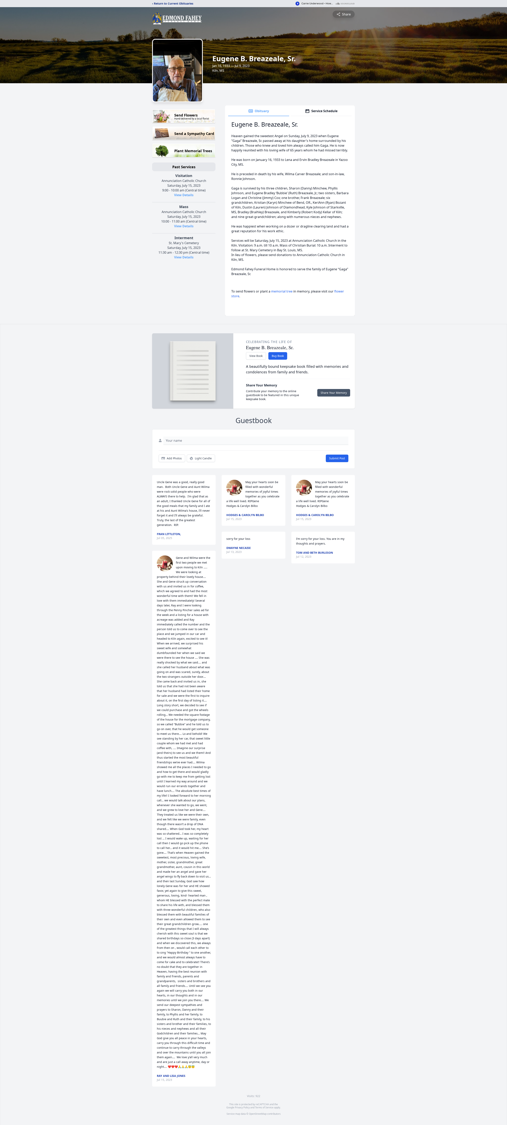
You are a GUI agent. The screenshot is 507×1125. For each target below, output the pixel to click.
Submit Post (337, 458)
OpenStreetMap (258, 1113)
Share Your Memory (334, 393)
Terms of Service (264, 1107)
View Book (256, 356)
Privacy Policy (242, 1107)
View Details (183, 195)
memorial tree (282, 291)
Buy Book (278, 356)
